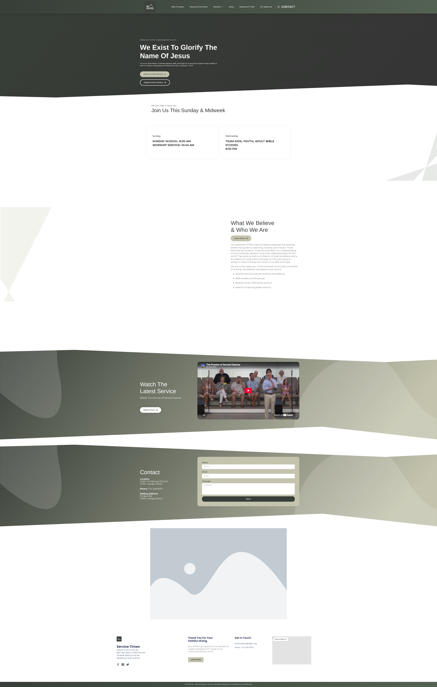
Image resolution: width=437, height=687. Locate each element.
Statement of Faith (247, 7)
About (231, 7)
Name (205, 462)
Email (204, 472)
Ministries (217, 7)
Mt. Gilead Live (266, 7)
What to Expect (177, 7)
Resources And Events (199, 7)
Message (206, 481)
